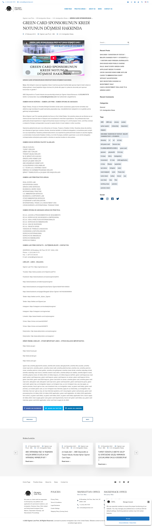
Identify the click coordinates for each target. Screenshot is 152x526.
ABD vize (109, 122)
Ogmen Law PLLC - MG (47, 34)
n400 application (122, 160)
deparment (124, 126)
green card (123, 148)
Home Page (68, 9)
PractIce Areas (79, 9)
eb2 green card (105, 144)
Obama (110, 164)
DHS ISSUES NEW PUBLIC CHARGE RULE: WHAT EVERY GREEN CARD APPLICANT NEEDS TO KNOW (112, 66)
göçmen (103, 152)
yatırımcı (114, 184)
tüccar (119, 176)
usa (125, 176)
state (119, 168)
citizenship (115, 126)
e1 (109, 140)
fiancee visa (116, 144)
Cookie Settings (55, 508)
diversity (103, 140)
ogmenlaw (118, 164)
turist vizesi (104, 176)
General (102, 107)
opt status (104, 168)
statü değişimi (105, 172)
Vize (116, 180)
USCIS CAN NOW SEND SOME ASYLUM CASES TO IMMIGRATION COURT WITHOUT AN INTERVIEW (113, 75)
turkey (112, 176)
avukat (123, 122)
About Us (92, 9)
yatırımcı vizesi (105, 188)
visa (110, 180)
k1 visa (112, 160)
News (100, 9)
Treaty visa (121, 172)
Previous (29, 419)
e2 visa (119, 140)
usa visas (104, 180)
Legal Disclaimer (55, 505)
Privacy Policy (132, 522)
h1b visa (120, 152)
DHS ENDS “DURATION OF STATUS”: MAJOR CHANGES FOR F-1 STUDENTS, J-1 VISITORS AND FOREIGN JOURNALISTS (114, 57)
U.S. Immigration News (66, 34)
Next (87, 419)
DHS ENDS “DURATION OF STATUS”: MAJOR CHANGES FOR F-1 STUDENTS (114, 135)
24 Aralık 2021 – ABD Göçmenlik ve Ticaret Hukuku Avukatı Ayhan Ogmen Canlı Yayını (76, 454)
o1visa (103, 164)
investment (104, 160)
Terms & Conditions (56, 502)
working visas (105, 184)
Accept (128, 518)
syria (113, 172)
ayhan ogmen (105, 126)
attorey (116, 122)
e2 (113, 140)
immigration (117, 156)
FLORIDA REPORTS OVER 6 (109, 148)
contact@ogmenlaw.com (86, 507)
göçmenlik (111, 152)
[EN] (145, 2)
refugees (112, 168)
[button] (148, 502)
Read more (29, 461)
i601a (109, 156)
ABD (102, 122)
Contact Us (108, 9)
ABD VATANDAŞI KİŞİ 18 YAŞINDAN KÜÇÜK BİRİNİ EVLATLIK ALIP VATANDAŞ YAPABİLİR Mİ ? (39, 454)
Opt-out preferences (124, 522)
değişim (103, 130)
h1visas (103, 156)
